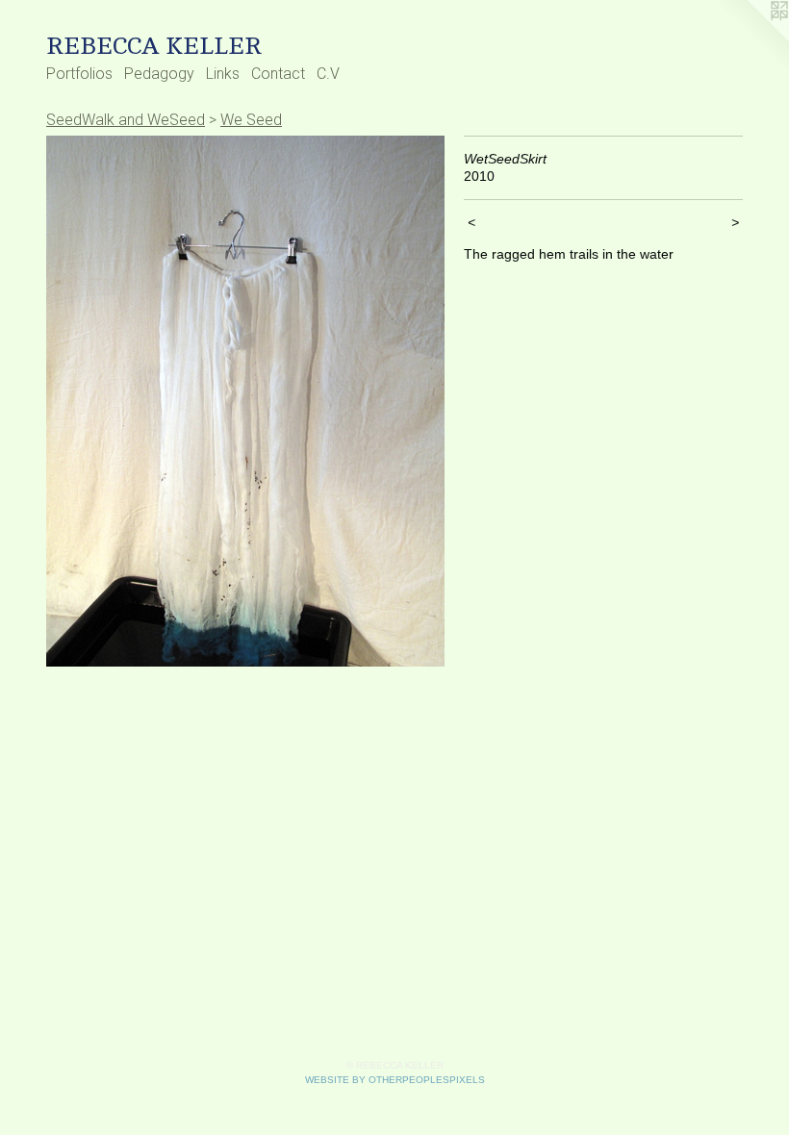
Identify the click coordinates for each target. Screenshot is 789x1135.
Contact (278, 73)
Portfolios (79, 73)
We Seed (251, 120)
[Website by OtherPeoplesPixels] (750, 38)
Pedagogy (159, 73)
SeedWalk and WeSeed (125, 120)
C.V (328, 73)
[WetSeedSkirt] (245, 401)
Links (223, 73)
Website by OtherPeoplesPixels (395, 1079)
